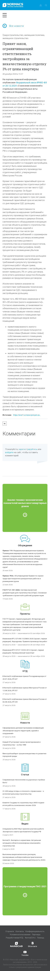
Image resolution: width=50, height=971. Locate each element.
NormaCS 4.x (30, 938)
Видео (25, 823)
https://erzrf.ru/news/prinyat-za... (27, 415)
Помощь (40, 938)
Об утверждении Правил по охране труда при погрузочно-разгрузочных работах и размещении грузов (23, 578)
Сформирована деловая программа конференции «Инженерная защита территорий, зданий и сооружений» (23, 730)
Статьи (25, 774)
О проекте (10, 931)
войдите (9, 452)
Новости (25, 722)
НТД (25, 671)
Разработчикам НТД (14, 938)
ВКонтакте (32, 946)
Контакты (20, 931)
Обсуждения (25, 545)
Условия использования (20, 935)
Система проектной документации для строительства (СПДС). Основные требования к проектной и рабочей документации (25, 592)
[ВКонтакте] (5, 423)
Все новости (16, 25)
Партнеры (36, 935)
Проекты (25, 613)
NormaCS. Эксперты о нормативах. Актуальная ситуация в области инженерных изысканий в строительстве (22, 843)
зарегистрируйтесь (27, 449)
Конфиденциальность (35, 931)
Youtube (25, 955)
